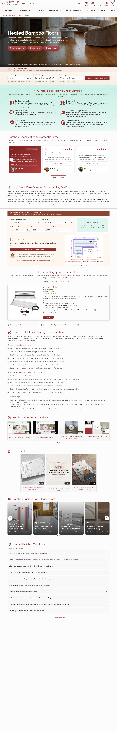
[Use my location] (28, 230)
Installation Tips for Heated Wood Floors (97, 437)
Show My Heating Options (96, 78)
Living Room (20, 325)
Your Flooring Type (38, 75)
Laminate (67, 325)
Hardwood (75, 325)
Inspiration (89, 10)
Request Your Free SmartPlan (34, 249)
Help (101, 10)
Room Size (45, 219)
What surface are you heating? (19, 219)
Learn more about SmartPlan (43, 260)
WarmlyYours (13, 2)
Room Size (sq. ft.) (12, 75)
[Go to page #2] (84, 266)
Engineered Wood (58, 325)
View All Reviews (58, 177)
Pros (111, 10)
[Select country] (24, 3)
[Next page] (105, 159)
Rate (32, 227)
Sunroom (35, 325)
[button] (99, 3)
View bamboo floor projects (24, 260)
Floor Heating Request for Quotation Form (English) (32, 489)
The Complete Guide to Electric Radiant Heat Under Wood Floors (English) (58, 488)
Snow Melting (25, 10)
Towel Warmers (54, 10)
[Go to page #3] (86, 266)
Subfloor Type (63, 75)
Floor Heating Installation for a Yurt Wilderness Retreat (71, 437)
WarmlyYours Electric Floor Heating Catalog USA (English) (84, 489)
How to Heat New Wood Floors (45, 437)
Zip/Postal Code (14, 227)
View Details (47, 317)
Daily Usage (56, 227)
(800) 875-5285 (14, 4)
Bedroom (28, 325)
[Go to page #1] (82, 266)
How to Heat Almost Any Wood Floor (19, 437)
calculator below (51, 113)
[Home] (4, 3)
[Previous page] (11, 159)
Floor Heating (9, 10)
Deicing (39, 10)
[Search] (79, 3)
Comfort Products (72, 10)
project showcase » (67, 281)
